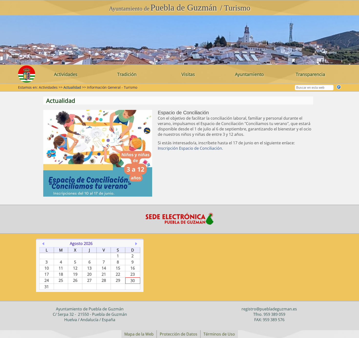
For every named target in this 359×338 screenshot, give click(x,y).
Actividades (65, 74)
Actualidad (72, 87)
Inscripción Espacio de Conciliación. (190, 148)
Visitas (188, 74)
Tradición (127, 74)
